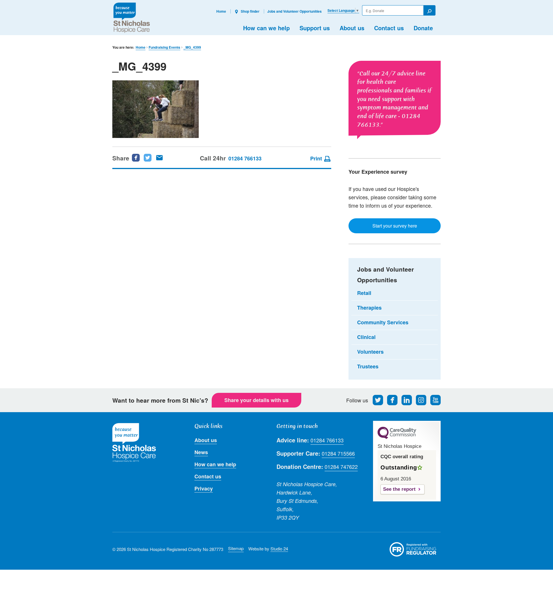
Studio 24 (279, 549)
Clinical (366, 337)
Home (221, 11)
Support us (315, 28)
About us (352, 28)
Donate (423, 28)
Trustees (367, 366)
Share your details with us (256, 400)
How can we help (266, 28)
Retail (364, 293)
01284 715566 (338, 453)
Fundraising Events (164, 47)
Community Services (382, 322)
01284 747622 (341, 466)
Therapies (369, 307)
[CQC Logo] (397, 437)
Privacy (203, 488)
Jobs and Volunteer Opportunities (294, 11)
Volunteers (370, 351)
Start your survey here (394, 225)
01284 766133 (245, 158)
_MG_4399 (192, 47)
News (201, 452)
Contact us (389, 28)
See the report (399, 489)
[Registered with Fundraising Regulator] (413, 549)
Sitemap (236, 548)
